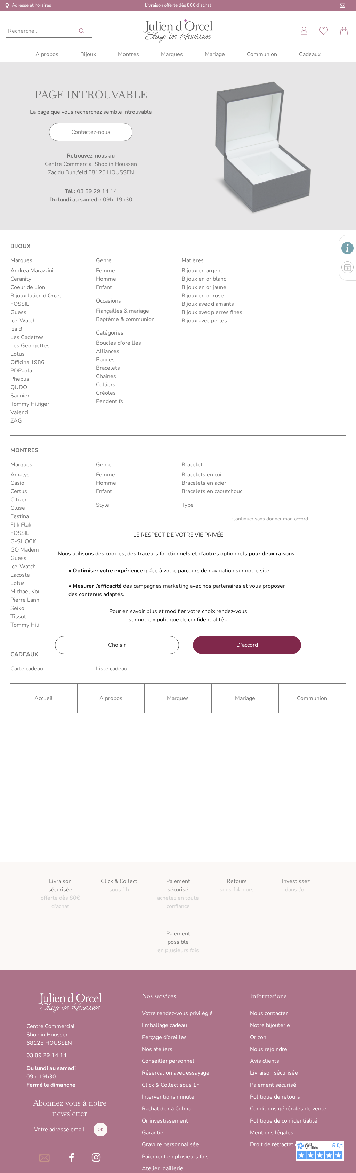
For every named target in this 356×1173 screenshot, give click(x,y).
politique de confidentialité (190, 620)
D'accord (247, 645)
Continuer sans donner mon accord (270, 518)
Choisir (117, 645)
